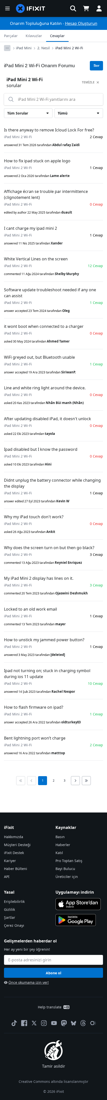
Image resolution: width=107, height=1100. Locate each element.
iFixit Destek (14, 852)
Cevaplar (57, 35)
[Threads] (83, 1023)
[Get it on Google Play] (75, 920)
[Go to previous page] (31, 780)
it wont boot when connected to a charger (44, 326)
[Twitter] (34, 1023)
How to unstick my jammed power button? (44, 639)
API (6, 876)
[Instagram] (44, 1023)
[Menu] (7, 8)
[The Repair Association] (93, 1023)
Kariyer (10, 860)
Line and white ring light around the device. (45, 388)
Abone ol (53, 973)
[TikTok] (14, 1023)
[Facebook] (24, 1023)
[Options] (7, 48)
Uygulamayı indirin (74, 892)
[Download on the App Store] (78, 904)
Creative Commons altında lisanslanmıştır (53, 1081)
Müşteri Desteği (17, 844)
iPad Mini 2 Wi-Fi (69, 48)
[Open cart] (86, 8)
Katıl (59, 852)
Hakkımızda (13, 836)
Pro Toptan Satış (68, 860)
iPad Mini (24, 48)
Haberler (62, 844)
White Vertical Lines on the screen (36, 259)
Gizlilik (9, 909)
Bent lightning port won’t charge (34, 738)
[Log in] (99, 8)
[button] (73, 8)
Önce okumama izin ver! (28, 982)
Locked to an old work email (30, 609)
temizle (88, 82)
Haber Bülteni (15, 868)
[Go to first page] (20, 780)
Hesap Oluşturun (81, 23)
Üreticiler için (66, 876)
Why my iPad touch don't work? (33, 517)
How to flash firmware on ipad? (33, 707)
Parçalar (11, 35)
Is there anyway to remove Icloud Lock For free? (49, 130)
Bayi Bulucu (65, 868)
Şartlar (9, 917)
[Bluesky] (73, 1023)
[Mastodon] (64, 1023)
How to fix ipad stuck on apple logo (37, 161)
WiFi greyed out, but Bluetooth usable (39, 357)
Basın (60, 836)
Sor (96, 65)
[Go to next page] (75, 780)
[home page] (30, 8)
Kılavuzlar (34, 35)
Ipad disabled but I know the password (40, 449)
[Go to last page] (86, 780)
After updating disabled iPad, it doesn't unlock (47, 418)
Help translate (49, 1007)
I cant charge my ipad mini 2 (30, 228)
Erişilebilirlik (14, 901)
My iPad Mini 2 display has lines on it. (38, 578)
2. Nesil (43, 48)
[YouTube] (54, 1023)
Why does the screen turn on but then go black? (49, 547)
